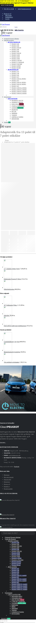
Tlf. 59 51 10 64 (9, 9)
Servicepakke (15, 119)
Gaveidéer (18, 108)
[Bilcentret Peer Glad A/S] (7, 514)
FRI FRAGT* (26, 1)
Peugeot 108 (15, 73)
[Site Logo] (5, 24)
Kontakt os (7, 486)
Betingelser (7, 482)
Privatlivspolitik (8, 489)
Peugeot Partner (17, 64)
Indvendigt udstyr (17, 100)
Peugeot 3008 (16, 57)
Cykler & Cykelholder (18, 106)
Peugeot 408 (15, 49)
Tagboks (14, 115)
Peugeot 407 (15, 86)
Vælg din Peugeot (9, 40)
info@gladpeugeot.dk (24, 9)
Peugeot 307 (15, 80)
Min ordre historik (8, 477)
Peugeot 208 (15, 44)
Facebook (16, 466)
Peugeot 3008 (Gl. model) (19, 90)
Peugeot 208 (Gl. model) (19, 79)
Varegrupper (7, 97)
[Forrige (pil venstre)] (1, 622)
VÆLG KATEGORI (12, 99)
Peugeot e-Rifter (17, 60)
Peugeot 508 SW (16, 53)
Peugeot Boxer (16, 68)
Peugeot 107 (15, 71)
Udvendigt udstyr (17, 102)
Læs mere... (3, 442)
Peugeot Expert (16, 66)
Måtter (14, 111)
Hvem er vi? (7, 14)
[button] (0, 22)
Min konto (8, 15)
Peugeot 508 (15, 51)
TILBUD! (7, 122)
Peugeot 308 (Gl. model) (19, 82)
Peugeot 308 (15, 46)
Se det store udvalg (7, 5)
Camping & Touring (17, 117)
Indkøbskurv (9, 17)
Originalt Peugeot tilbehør (12, 537)
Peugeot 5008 (16, 58)
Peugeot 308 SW (16, 48)
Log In (7, 19)
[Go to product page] (20, 263)
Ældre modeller (13, 69)
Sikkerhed (14, 113)
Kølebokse (15, 109)
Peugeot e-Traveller (18, 62)
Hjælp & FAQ (7, 479)
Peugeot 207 (15, 77)
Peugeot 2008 (16, 55)
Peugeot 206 (15, 75)
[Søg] (33, 533)
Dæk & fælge (17, 104)
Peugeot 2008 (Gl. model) (19, 88)
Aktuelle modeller (14, 42)
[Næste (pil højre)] (2, 622)
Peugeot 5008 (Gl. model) (19, 91)
